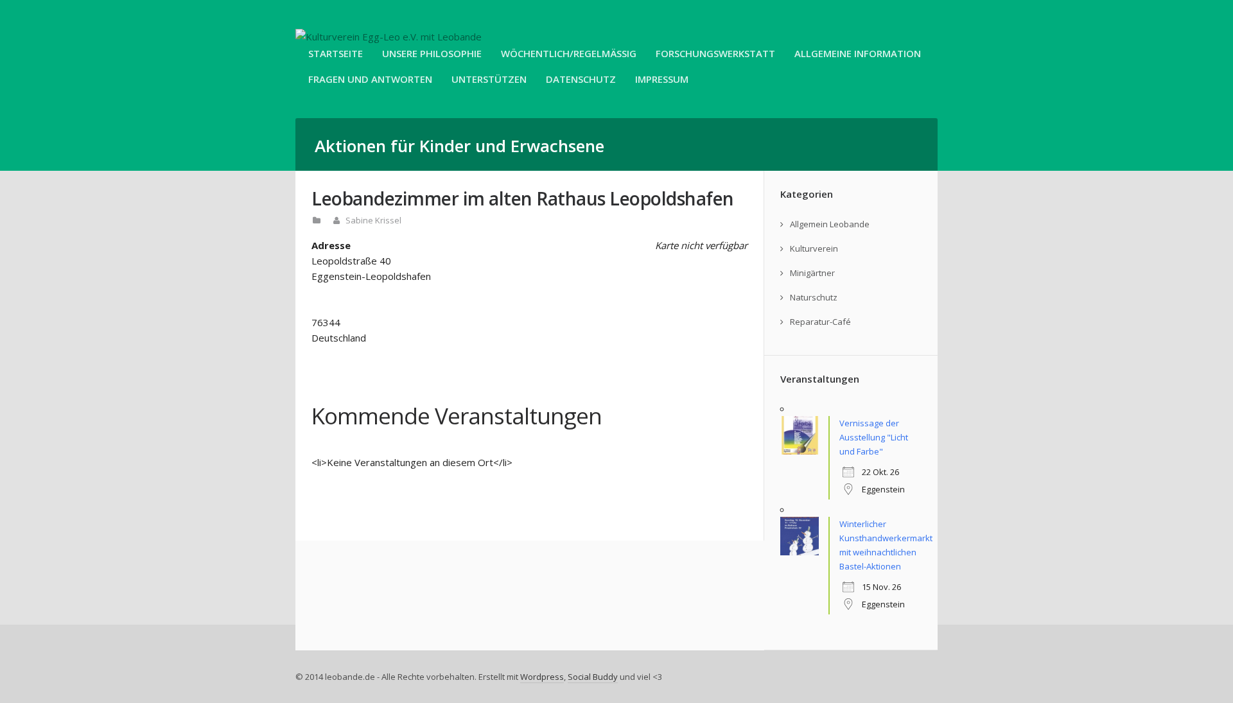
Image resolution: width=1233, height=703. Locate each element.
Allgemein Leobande (830, 224)
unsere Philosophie (432, 53)
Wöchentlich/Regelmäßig (568, 53)
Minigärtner (812, 273)
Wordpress (542, 676)
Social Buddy (593, 676)
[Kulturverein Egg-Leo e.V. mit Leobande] (388, 36)
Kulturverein (814, 248)
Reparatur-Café (820, 321)
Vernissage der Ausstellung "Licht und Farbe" (873, 437)
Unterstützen (489, 79)
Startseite (335, 53)
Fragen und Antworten (370, 79)
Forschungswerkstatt (715, 53)
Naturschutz (813, 297)
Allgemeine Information (857, 53)
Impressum (661, 79)
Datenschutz (581, 79)
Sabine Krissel (373, 220)
